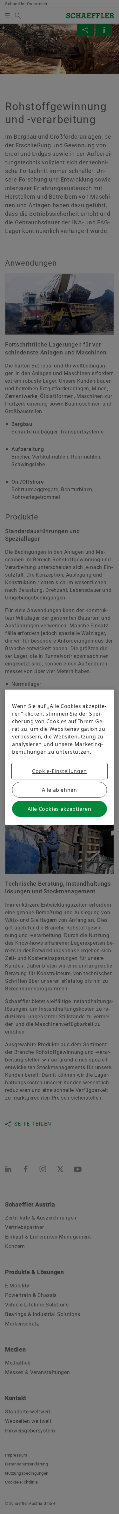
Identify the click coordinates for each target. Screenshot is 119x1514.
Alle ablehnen (59, 789)
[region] (59, 757)
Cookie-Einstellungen (59, 771)
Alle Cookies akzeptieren (59, 808)
